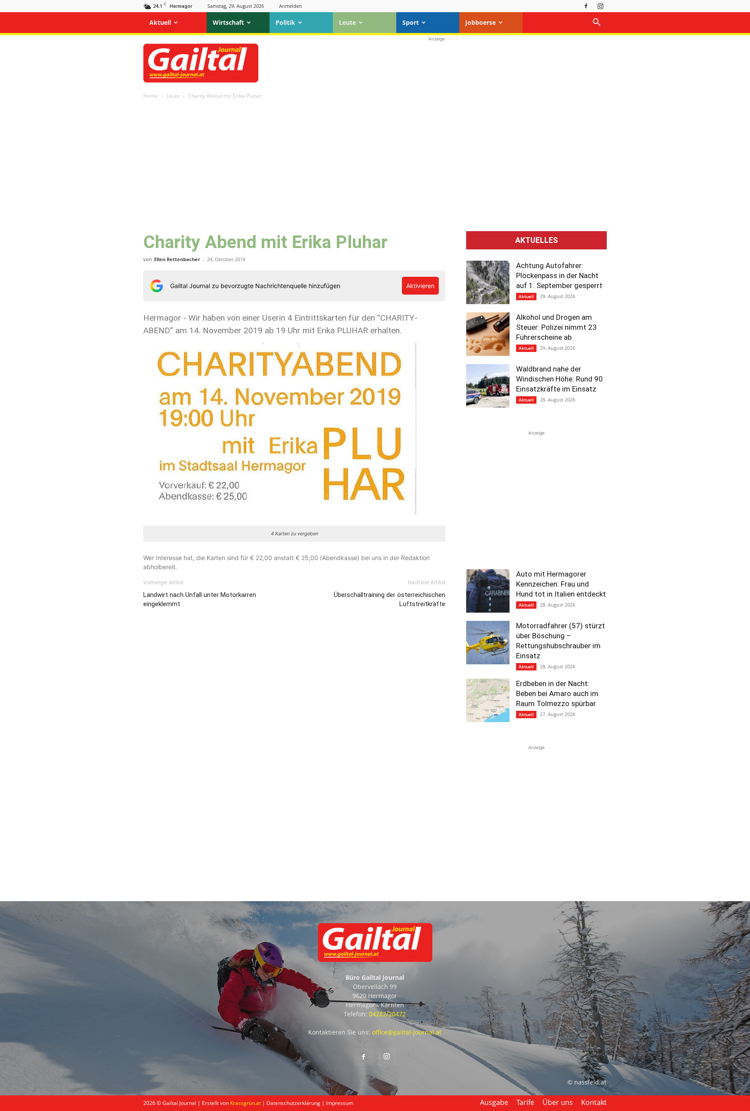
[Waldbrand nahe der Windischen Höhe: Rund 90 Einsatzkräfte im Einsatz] (488, 386)
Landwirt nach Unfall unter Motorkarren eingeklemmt (199, 599)
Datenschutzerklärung (293, 1103)
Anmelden (290, 6)
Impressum (339, 1103)
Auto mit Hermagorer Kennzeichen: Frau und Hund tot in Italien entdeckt (561, 584)
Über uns (558, 1102)
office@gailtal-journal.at (406, 1032)
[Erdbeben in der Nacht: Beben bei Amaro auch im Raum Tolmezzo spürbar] (488, 700)
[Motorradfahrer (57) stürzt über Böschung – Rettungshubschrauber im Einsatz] (488, 642)
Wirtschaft (228, 22)
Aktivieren (420, 285)
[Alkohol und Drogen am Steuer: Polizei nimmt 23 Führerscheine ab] (488, 334)
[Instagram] (600, 6)
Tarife (525, 1102)
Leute (347, 22)
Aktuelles (536, 240)
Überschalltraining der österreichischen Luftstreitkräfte (389, 599)
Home (150, 95)
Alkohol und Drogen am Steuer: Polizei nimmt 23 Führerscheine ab (556, 327)
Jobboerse (480, 22)
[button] (596, 23)
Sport (410, 22)
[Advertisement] (437, 63)
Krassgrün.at (245, 1103)
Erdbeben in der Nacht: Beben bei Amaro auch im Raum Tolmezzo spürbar (557, 693)
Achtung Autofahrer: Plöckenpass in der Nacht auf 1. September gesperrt (559, 275)
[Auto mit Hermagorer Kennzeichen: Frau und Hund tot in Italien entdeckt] (488, 591)
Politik (285, 22)
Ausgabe (494, 1102)
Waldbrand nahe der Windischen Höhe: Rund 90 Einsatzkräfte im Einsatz (559, 379)
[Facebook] (585, 6)
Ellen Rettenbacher (177, 259)
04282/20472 (387, 1014)
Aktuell (160, 22)
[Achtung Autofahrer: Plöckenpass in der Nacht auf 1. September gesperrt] (488, 282)
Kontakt (594, 1102)
